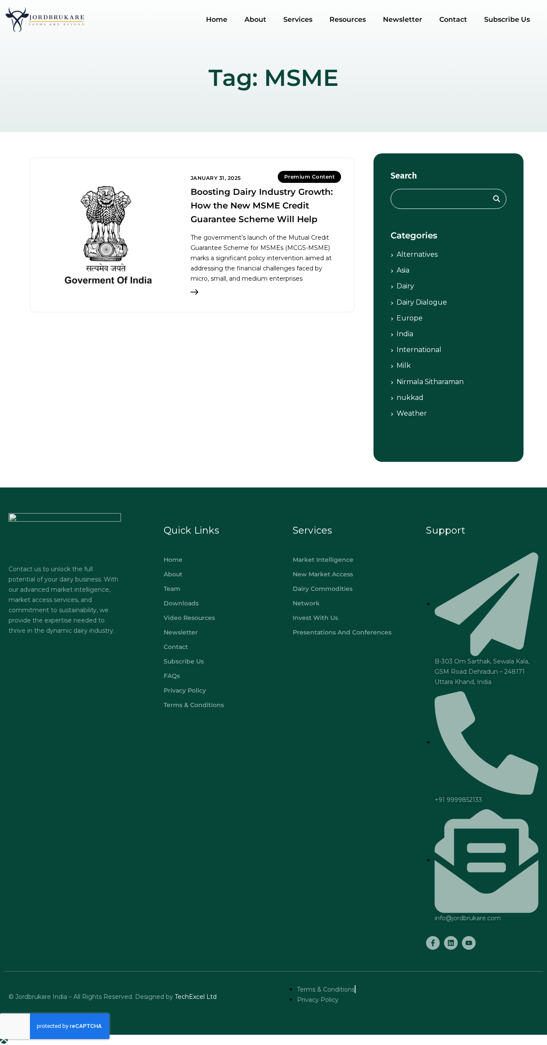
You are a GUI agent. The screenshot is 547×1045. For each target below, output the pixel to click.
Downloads (181, 603)
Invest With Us (315, 618)
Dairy (405, 286)
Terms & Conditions (194, 705)
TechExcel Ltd (195, 997)
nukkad (410, 397)
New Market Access (323, 574)
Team (172, 589)
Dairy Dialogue (422, 302)
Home (216, 19)
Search (404, 175)
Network (306, 603)
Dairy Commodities (323, 589)
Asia (403, 270)
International (419, 350)
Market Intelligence (323, 560)
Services (297, 19)
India (405, 334)
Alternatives (417, 254)
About (255, 19)
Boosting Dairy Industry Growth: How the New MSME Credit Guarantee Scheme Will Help (262, 205)
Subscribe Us (507, 19)
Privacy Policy (185, 690)
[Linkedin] (451, 943)
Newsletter (402, 19)
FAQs (172, 676)
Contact (453, 19)
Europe (410, 318)
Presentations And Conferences (342, 632)
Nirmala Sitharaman (430, 382)
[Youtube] (469, 943)
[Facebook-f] (433, 943)
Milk (404, 365)
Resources (347, 19)
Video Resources (189, 618)
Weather (412, 413)
